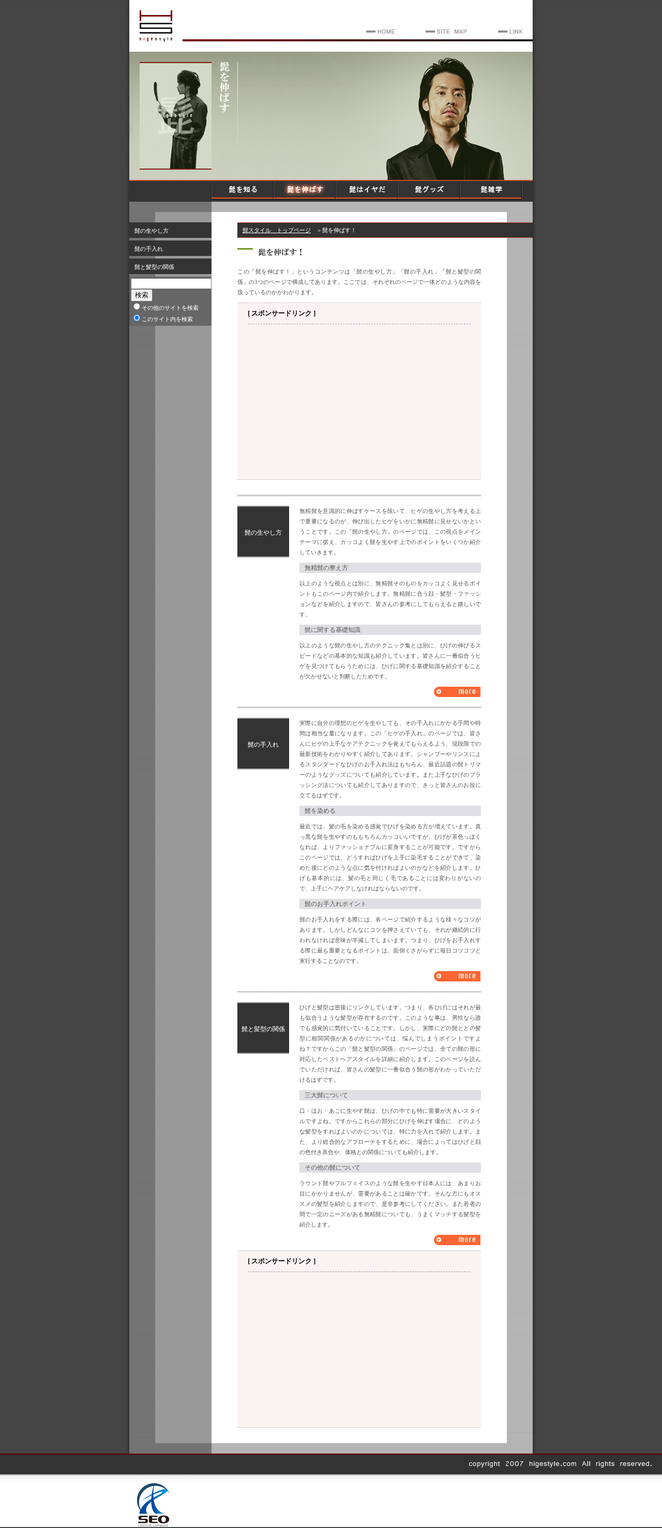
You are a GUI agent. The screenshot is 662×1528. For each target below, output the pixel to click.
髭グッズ (429, 191)
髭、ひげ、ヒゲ (379, 31)
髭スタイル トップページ (277, 230)
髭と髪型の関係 (154, 267)
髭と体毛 (457, 692)
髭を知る (243, 191)
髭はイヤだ (367, 191)
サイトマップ (445, 31)
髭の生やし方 (151, 231)
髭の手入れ (148, 249)
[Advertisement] (359, 401)
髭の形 (457, 976)
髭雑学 (491, 191)
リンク (508, 31)
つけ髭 (457, 1240)
